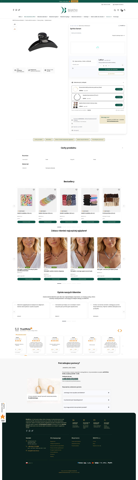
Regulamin (52, 441)
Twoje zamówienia (76, 441)
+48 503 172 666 (106, 4)
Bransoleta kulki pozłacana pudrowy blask (90, 87)
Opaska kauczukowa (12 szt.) (90, 95)
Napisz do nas (96, 445)
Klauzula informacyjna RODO (57, 445)
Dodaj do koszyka (112, 69)
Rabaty (52, 456)
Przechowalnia (75, 445)
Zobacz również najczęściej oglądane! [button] (64, 139)
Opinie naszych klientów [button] (83, 139)
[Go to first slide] (123, 311)
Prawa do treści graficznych (57, 448)
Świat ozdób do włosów (30, 20)
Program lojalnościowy (55, 450)
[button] (115, 10)
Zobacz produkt (26, 222)
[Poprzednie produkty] (14, 206)
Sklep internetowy (68, 470)
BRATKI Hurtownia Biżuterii (18, 20)
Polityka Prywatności (55, 443)
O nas (94, 441)
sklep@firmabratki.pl (118, 4)
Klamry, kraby (40, 20)
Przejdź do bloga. (33, 398)
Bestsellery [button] (48, 139)
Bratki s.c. (122, 25)
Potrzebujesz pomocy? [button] (97, 139)
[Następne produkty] (123, 206)
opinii (31, 330)
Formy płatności (54, 452)
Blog (94, 443)
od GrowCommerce (74, 472)
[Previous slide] (14, 311)
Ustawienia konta (76, 443)
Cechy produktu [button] (38, 139)
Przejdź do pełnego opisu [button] (117, 35)
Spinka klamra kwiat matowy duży (88, 103)
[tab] (59, 283)
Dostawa (52, 454)
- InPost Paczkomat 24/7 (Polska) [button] (85, 119)
